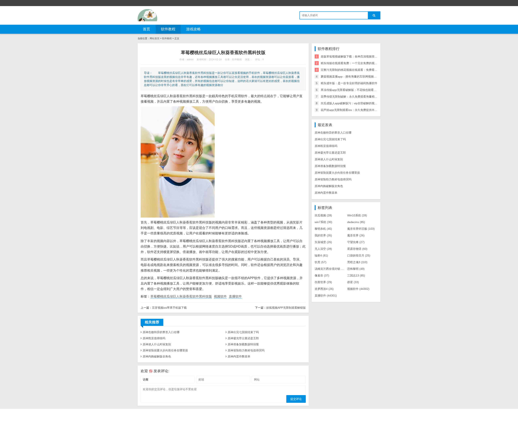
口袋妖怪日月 (358, 255)
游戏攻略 (193, 29)
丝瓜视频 (323, 215)
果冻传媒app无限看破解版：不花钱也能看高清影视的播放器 (358, 89)
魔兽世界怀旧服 (361, 228)
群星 (353, 282)
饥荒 (320, 262)
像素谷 (322, 275)
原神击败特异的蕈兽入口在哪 (161, 332)
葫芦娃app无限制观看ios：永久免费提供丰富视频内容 (355, 110)
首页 (146, 29)
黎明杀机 (323, 228)
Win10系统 (357, 215)
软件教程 (168, 29)
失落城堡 (323, 242)
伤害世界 (323, 282)
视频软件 (220, 296)
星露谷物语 (357, 248)
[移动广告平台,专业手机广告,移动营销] (147, 15)
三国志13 (356, 275)
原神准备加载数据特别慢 (243, 344)
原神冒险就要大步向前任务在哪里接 (165, 350)
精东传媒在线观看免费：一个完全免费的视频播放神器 (355, 63)
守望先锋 (356, 242)
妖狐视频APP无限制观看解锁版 (286, 307)
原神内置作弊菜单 (239, 356)
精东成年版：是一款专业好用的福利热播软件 (349, 83)
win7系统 (323, 222)
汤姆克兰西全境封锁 (330, 268)
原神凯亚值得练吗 (154, 338)
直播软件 (235, 296)
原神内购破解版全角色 (157, 356)
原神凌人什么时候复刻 (157, 344)
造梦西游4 (324, 288)
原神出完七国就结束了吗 (243, 332)
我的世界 (323, 235)
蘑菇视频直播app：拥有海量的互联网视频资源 (350, 76)
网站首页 (154, 38)
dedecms (356, 222)
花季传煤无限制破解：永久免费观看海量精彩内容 (352, 96)
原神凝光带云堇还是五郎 (243, 338)
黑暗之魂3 (357, 262)
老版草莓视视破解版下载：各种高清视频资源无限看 (353, 56)
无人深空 (323, 248)
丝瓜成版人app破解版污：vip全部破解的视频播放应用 (355, 103)
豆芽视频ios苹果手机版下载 (169, 307)
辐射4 (321, 255)
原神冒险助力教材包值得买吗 (246, 350)
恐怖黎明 (356, 268)
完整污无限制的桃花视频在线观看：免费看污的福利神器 (356, 69)
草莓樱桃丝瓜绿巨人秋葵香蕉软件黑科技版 (181, 296)
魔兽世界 (356, 235)
